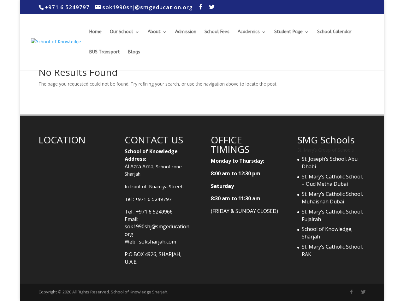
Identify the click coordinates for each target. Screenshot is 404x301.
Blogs (134, 52)
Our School (121, 32)
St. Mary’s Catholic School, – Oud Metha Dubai (333, 180)
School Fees (217, 32)
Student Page (288, 32)
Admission (185, 32)
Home (95, 32)
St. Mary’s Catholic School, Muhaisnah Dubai (332, 197)
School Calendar (334, 32)
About (154, 32)
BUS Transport (104, 52)
